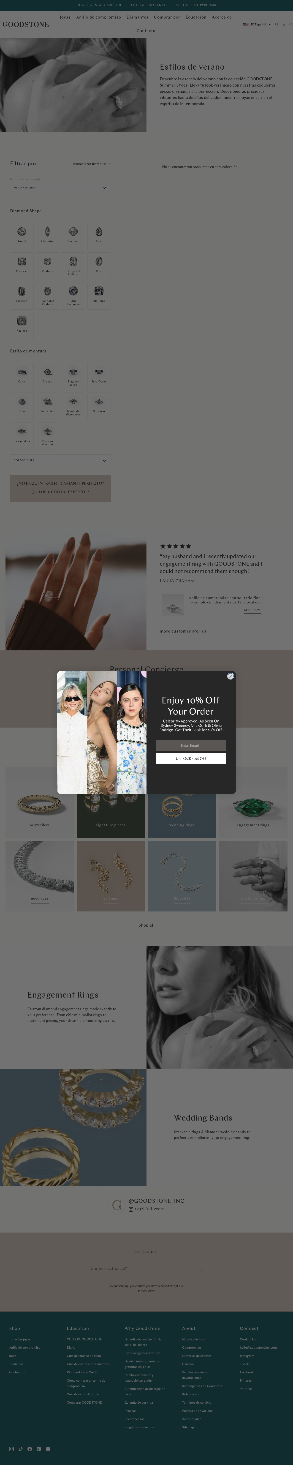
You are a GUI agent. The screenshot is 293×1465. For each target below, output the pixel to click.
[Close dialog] (230, 676)
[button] (191, 758)
